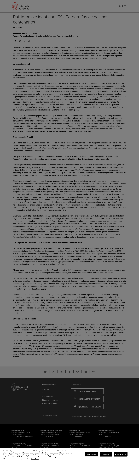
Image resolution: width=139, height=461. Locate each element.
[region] (69, 454)
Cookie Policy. (35, 459)
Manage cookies (91, 454)
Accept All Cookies (120, 454)
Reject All (106, 454)
